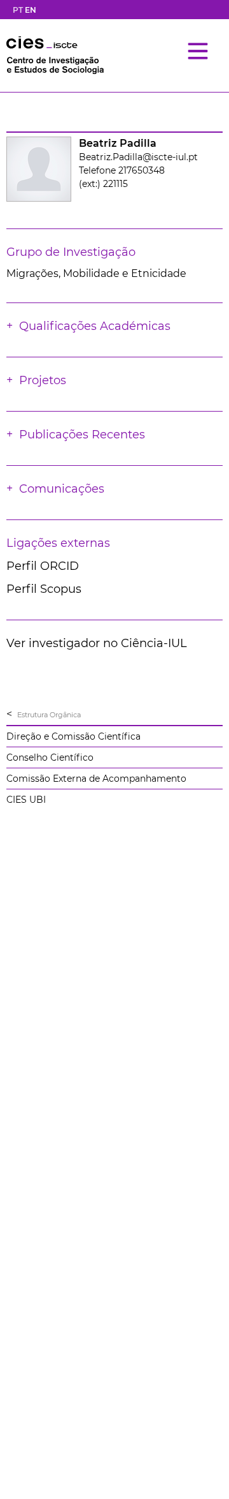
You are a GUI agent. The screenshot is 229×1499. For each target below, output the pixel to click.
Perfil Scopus (43, 589)
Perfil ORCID (42, 566)
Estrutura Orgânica (49, 715)
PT (18, 10)
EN (30, 10)
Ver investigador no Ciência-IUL (96, 643)
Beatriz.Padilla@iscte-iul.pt (138, 157)
